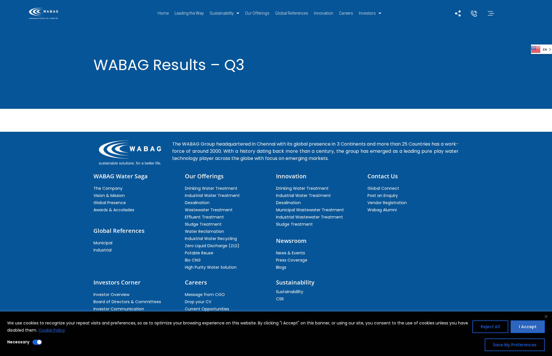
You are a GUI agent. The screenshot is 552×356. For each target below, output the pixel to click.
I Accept (527, 327)
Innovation (323, 13)
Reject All (490, 327)
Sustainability (222, 13)
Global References (291, 13)
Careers (346, 13)
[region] (276, 334)
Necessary (18, 342)
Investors (367, 13)
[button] (224, 13)
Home (163, 13)
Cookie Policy (52, 330)
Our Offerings (257, 13)
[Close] (546, 316)
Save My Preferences (514, 345)
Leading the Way (189, 13)
